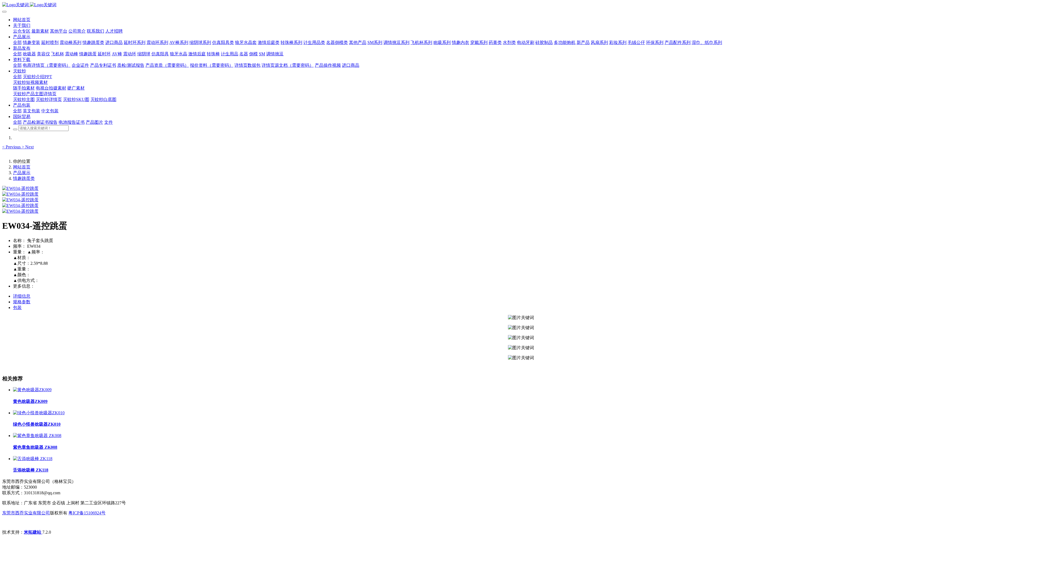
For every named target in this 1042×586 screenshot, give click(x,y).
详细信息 (21, 296)
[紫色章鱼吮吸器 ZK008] (37, 435)
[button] (12, 147)
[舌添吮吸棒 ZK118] (32, 458)
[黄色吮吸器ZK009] (32, 389)
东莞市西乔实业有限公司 (26, 513)
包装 (17, 307)
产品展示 (21, 172)
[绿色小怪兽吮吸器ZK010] (39, 412)
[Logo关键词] (521, 5)
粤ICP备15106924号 (87, 513)
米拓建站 (33, 532)
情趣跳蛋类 (24, 178)
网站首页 (21, 19)
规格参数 (21, 302)
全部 (17, 42)
